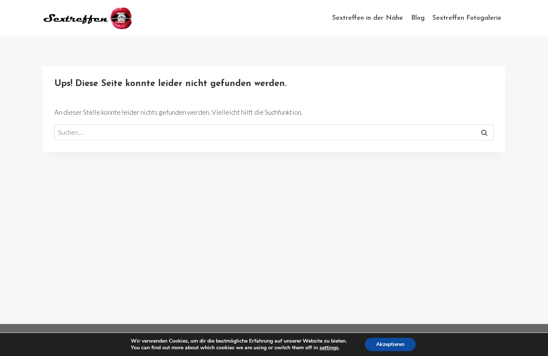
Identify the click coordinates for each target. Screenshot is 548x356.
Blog (418, 18)
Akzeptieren (390, 344)
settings (328, 347)
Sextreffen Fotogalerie (466, 18)
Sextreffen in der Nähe (367, 18)
